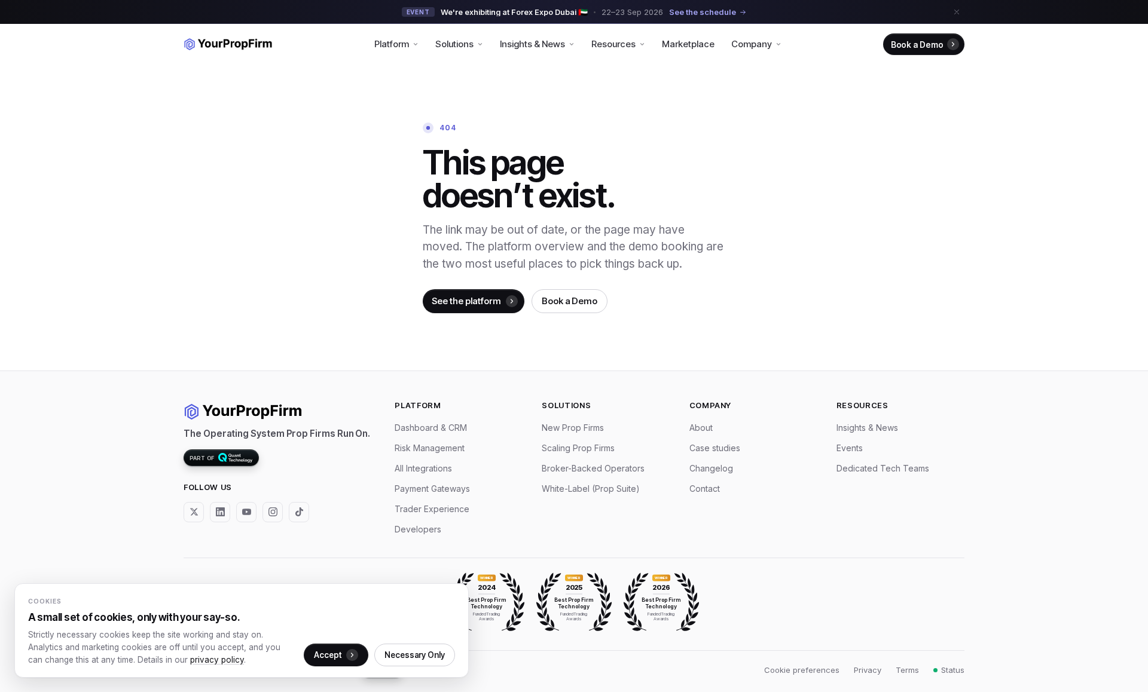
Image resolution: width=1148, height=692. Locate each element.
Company (751, 44)
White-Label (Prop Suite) (591, 488)
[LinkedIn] (220, 512)
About (701, 427)
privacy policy (217, 660)
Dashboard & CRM (431, 427)
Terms (907, 670)
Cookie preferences (801, 670)
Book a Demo (917, 44)
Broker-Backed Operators (593, 468)
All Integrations (423, 468)
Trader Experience (432, 509)
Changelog (711, 468)
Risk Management (430, 448)
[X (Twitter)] (194, 512)
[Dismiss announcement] (956, 12)
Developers (418, 529)
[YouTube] (246, 512)
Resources (613, 44)
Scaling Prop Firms (578, 448)
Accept (327, 655)
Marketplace (688, 44)
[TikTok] (299, 512)
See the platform (466, 301)
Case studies (714, 448)
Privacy (867, 670)
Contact (704, 488)
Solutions (454, 44)
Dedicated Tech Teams (882, 468)
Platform (391, 44)
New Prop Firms (573, 427)
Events (849, 448)
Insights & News (532, 44)
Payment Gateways (432, 488)
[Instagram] (272, 512)
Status (952, 670)
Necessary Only (414, 655)
